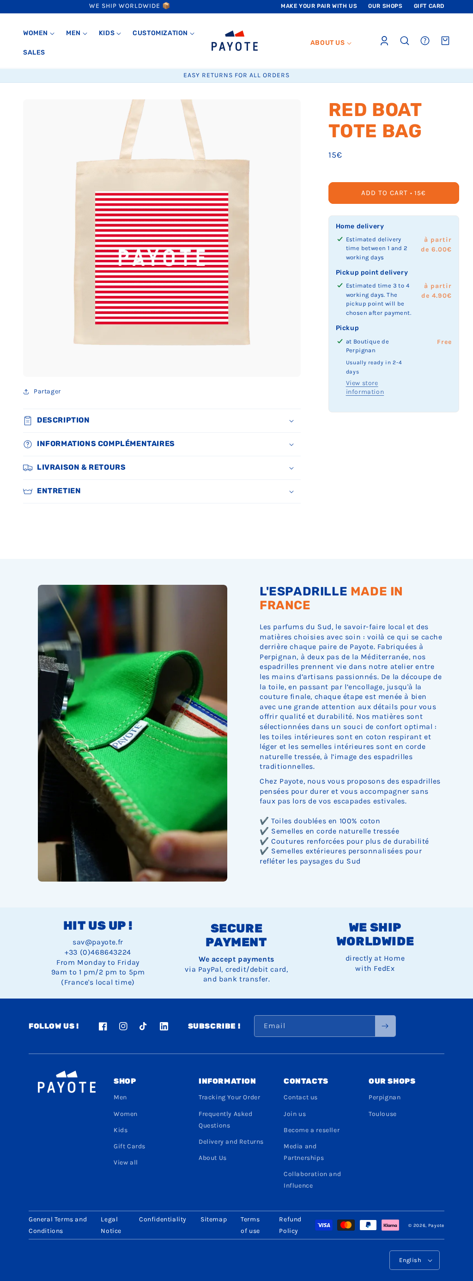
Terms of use (250, 1225)
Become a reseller (312, 1130)
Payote (436, 1225)
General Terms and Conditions (58, 1225)
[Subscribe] (385, 1026)
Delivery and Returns (231, 1142)
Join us (295, 1114)
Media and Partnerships (304, 1152)
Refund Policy (290, 1225)
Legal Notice (111, 1225)
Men (120, 1097)
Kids (120, 1130)
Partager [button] (47, 391)
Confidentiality (163, 1219)
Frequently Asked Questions (226, 1119)
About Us (213, 1158)
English (410, 1259)
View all (126, 1162)
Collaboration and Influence (312, 1179)
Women (126, 1114)
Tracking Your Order (229, 1097)
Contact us (301, 1097)
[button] (39, 33)
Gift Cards (130, 1146)
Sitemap (213, 1219)
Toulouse (383, 1114)
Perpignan (384, 1097)
